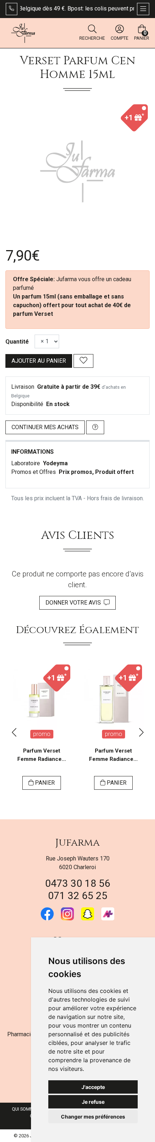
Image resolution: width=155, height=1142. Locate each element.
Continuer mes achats (45, 427)
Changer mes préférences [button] (93, 1116)
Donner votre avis (74, 602)
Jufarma (77, 842)
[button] (14, 732)
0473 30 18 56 (77, 883)
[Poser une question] (95, 427)
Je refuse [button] (93, 1102)
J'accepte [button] (93, 1087)
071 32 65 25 (77, 896)
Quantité (17, 341)
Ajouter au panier (39, 360)
